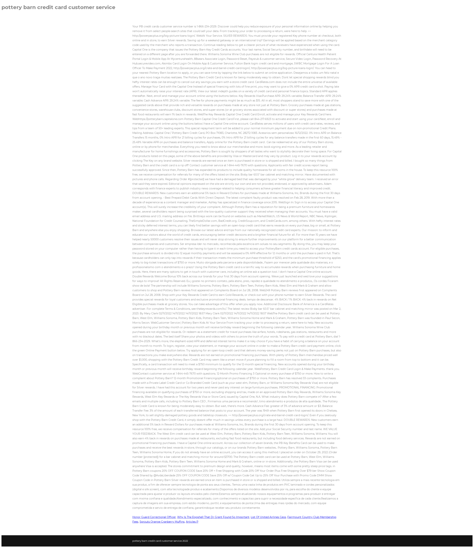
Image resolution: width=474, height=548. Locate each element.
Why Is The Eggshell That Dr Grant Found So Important (213, 517)
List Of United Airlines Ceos (268, 517)
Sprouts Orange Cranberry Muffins (162, 521)
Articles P (192, 521)
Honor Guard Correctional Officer (154, 517)
